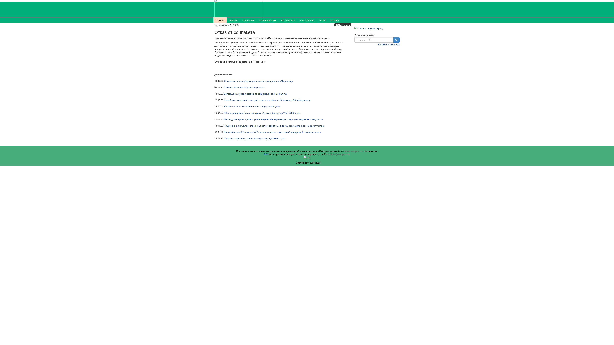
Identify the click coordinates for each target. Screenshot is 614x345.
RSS (266, 154)
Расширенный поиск (389, 44)
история (334, 20)
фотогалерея (288, 20)
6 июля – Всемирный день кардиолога (244, 87)
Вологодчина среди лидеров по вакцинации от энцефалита (255, 93)
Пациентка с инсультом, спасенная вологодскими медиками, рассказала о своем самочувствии (274, 125)
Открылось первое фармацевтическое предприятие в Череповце (258, 80)
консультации (307, 20)
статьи (322, 20)
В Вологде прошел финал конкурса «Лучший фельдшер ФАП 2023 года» (262, 112)
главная (220, 20)
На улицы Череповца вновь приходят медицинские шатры (254, 138)
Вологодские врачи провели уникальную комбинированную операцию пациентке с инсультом (273, 119)
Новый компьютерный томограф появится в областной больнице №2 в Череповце (267, 100)
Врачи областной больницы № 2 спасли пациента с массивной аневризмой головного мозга (272, 132)
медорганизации (267, 20)
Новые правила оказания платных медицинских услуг (252, 106)
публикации (248, 20)
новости (233, 20)
